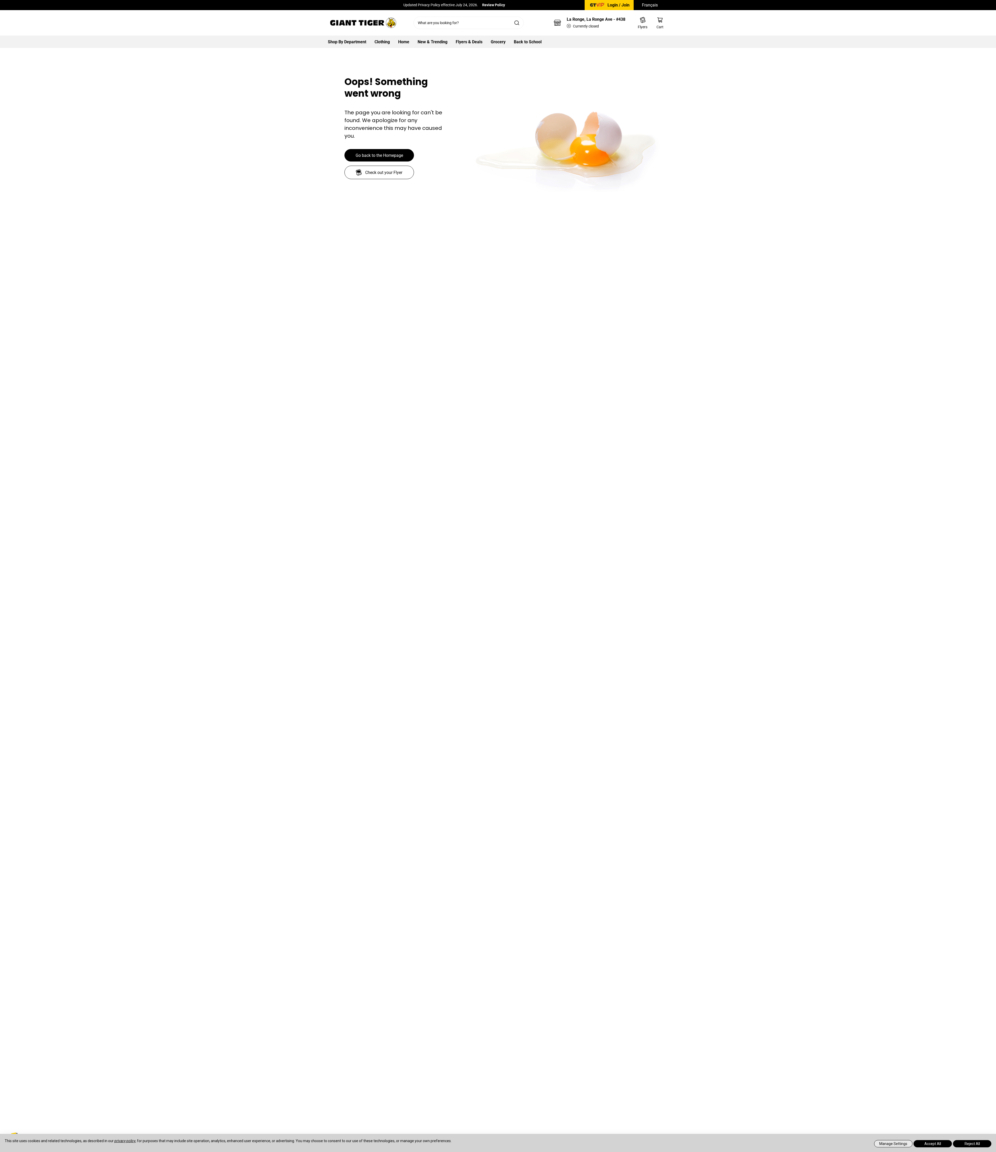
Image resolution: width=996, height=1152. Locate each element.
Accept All (932, 1144)
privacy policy (124, 1141)
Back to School (528, 41)
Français (650, 5)
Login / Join (618, 5)
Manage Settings (893, 1144)
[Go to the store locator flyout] (557, 23)
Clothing (382, 41)
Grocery (498, 41)
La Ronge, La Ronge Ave (596, 19)
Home (403, 41)
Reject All (972, 1144)
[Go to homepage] (363, 23)
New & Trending (432, 41)
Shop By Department (347, 41)
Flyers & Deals (469, 41)
